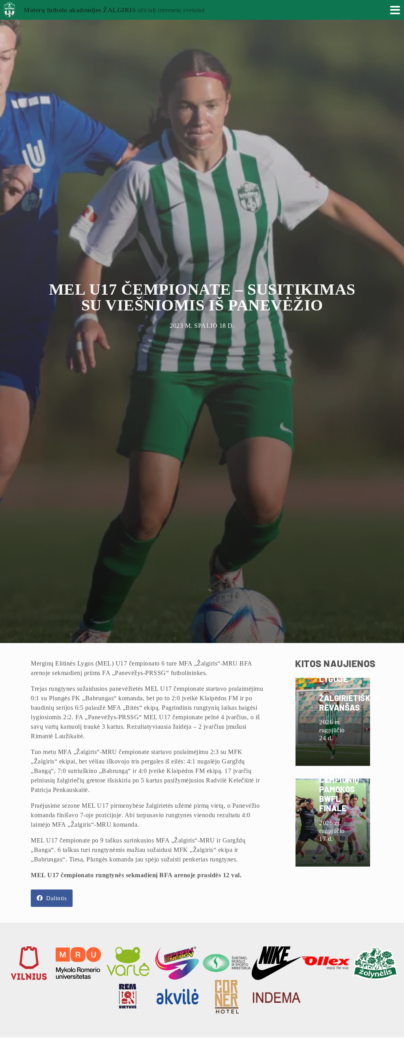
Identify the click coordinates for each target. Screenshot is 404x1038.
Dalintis (56, 898)
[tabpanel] (202, 321)
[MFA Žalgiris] (11, 13)
